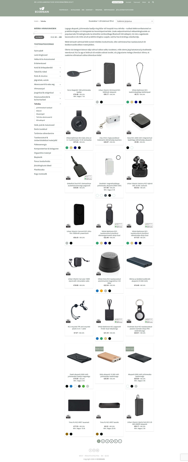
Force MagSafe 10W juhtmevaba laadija (79, 91)
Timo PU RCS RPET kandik (109, 422)
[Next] (120, 441)
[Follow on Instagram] (94, 450)
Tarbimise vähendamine (44, 133)
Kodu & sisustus (40, 76)
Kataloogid (75, 10)
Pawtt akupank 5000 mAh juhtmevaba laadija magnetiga (79, 375)
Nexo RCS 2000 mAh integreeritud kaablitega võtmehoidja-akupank (139, 139)
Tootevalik (63, 10)
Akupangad (40, 114)
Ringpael (99, 10)
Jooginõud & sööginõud (44, 93)
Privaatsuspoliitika (92, 456)
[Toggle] (60, 67)
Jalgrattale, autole (41, 80)
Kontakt (128, 2)
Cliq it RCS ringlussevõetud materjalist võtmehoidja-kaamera (109, 139)
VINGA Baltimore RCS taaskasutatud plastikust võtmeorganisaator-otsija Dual (109, 233)
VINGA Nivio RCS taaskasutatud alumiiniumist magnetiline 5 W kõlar (109, 281)
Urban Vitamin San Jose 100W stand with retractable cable (79, 280)
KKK (83, 10)
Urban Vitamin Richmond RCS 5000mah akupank (109, 91)
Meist (144, 2)
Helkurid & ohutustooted (44, 59)
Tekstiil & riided (40, 72)
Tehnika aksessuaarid (44, 117)
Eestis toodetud (40, 129)
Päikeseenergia (40, 144)
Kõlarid (38, 111)
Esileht (36, 21)
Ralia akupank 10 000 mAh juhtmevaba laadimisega (109, 375)
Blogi (107, 456)
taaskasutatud (137, 42)
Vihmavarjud (39, 88)
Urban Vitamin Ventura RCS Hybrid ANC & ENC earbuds (139, 185)
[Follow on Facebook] (90, 450)
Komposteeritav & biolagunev (46, 148)
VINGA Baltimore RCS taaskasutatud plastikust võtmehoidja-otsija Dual (140, 233)
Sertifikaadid (109, 10)
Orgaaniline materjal (42, 153)
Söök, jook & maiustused (44, 125)
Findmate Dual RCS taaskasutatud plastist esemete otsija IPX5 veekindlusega (139, 329)
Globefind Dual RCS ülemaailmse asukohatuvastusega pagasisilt (79, 185)
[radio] (97, 102)
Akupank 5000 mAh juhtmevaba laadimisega (139, 375)
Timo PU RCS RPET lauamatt (79, 422)
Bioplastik (38, 157)
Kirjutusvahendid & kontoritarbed (42, 98)
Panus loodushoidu (42, 161)
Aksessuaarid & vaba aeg (44, 84)
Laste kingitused (40, 55)
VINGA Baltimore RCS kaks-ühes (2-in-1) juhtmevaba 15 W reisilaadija (79, 139)
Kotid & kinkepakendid (43, 67)
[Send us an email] (97, 450)
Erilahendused (40, 63)
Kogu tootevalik (40, 174)
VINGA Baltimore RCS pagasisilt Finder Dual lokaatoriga (109, 328)
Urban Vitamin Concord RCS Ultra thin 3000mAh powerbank (79, 232)
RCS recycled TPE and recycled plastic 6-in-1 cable (79, 328)
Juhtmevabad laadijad (44, 108)
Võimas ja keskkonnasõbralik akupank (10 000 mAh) (139, 280)
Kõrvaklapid (40, 120)
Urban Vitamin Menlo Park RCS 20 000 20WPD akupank (139, 423)
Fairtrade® (38, 51)
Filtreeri (39, 37)
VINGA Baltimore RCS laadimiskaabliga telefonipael (139, 91)
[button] (149, 2)
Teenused (137, 2)
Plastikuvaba (39, 169)
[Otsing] (153, 2)
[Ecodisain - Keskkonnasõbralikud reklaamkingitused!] (45, 9)
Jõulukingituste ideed (124, 10)
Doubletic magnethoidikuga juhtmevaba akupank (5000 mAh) (109, 185)
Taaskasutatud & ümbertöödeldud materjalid (45, 139)
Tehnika (37, 104)
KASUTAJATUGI (117, 2)
